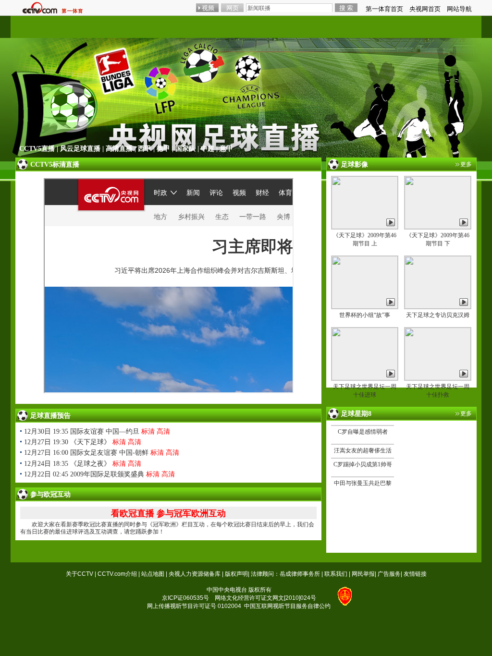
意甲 (226, 148)
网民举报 (363, 574)
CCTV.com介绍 (117, 574)
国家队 (185, 148)
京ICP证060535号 (185, 598)
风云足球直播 (80, 148)
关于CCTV (79, 574)
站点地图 (152, 574)
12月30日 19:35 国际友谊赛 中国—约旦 (81, 431)
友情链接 (415, 574)
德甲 (163, 148)
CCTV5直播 (37, 148)
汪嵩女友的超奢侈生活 (363, 450)
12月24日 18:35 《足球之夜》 (67, 463)
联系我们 (335, 574)
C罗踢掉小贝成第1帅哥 (362, 464)
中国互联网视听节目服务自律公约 (287, 606)
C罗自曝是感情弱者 (363, 431)
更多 (466, 164)
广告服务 (389, 574)
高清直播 (119, 148)
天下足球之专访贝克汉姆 (437, 315)
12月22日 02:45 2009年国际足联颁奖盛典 (84, 474)
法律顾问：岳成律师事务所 (285, 574)
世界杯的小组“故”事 (364, 315)
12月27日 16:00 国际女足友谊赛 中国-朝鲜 (86, 452)
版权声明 (236, 574)
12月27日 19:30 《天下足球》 (67, 442)
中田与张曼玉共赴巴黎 (363, 483)
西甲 (144, 148)
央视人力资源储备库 (195, 574)
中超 (207, 148)
